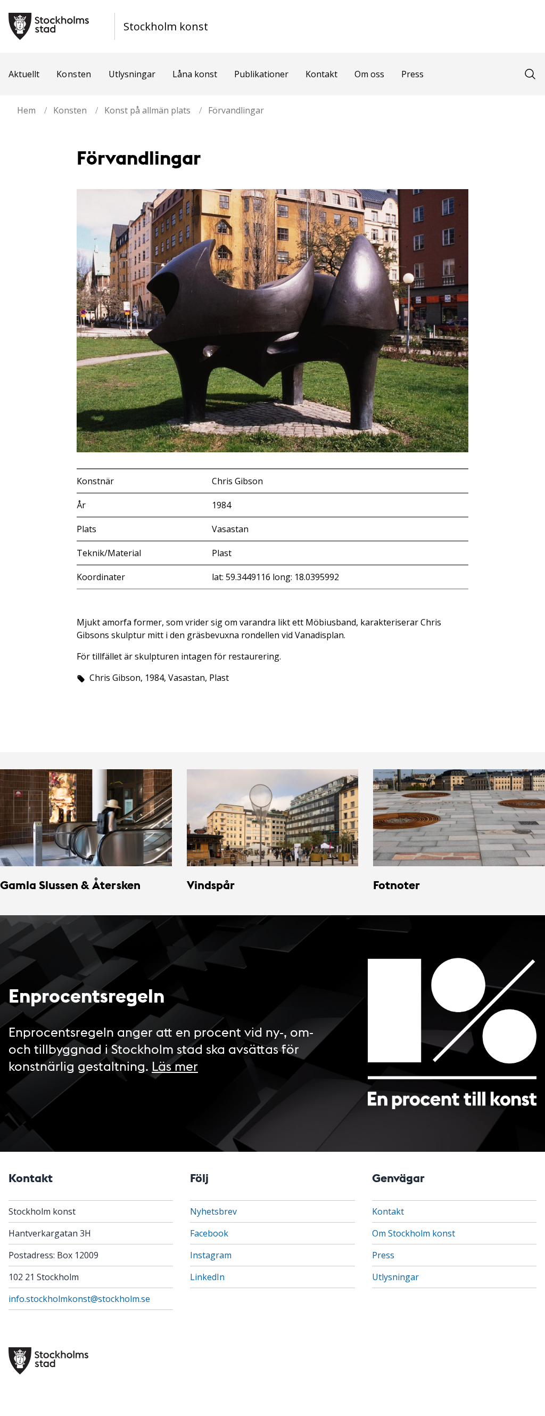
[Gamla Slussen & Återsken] (86, 817)
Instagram (211, 1255)
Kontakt (321, 74)
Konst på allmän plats (147, 110)
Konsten (74, 74)
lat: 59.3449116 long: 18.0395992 (275, 577)
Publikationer (261, 74)
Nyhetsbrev (213, 1211)
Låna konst (194, 74)
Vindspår (211, 884)
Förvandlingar (236, 110)
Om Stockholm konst (413, 1233)
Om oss (369, 74)
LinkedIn (207, 1277)
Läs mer (175, 1065)
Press (412, 74)
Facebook (209, 1233)
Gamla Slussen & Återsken (70, 884)
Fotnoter (396, 884)
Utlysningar (132, 74)
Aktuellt (24, 74)
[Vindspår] (273, 817)
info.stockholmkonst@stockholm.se (79, 1299)
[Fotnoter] (459, 817)
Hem (26, 110)
